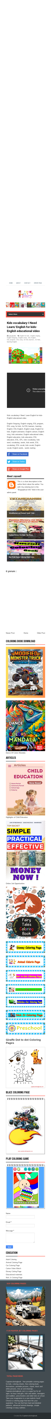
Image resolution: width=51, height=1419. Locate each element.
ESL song (19, 339)
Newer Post (10, 633)
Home (11, 283)
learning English (12, 342)
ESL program (11, 339)
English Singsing (12, 338)
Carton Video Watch (13, 1268)
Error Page (38, 283)
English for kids (24, 336)
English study (22, 338)
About (18, 283)
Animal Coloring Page (14, 1262)
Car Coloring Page (13, 1265)
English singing (35, 336)
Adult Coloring (11, 1259)
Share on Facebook (19, 454)
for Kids (37, 339)
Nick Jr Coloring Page (14, 1278)
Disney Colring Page (13, 1271)
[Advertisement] (25, 25)
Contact (27, 283)
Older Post (41, 633)
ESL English (32, 338)
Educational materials (14, 1275)
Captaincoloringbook (29, 1416)
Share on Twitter (18, 462)
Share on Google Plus (20, 469)
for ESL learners (29, 339)
